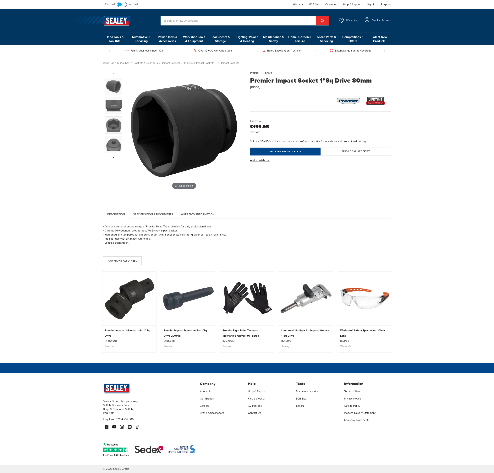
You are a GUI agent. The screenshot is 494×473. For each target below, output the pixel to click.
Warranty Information (198, 214)
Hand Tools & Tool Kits (115, 39)
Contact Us (254, 413)
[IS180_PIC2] (113, 86)
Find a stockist (256, 399)
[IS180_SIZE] (113, 105)
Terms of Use (352, 391)
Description (116, 214)
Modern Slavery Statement (360, 413)
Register (386, 5)
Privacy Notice (352, 399)
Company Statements (356, 420)
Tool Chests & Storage (220, 39)
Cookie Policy (352, 406)
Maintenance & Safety (273, 39)
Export (300, 406)
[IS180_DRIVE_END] (113, 144)
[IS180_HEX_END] (113, 125)
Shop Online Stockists (285, 151)
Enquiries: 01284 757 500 (118, 419)
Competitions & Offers (353, 39)
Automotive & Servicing (141, 39)
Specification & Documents (153, 214)
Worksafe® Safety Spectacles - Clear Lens (362, 336)
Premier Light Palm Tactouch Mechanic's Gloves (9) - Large (240, 336)
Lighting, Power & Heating (247, 39)
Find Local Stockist (356, 151)
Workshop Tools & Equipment (194, 39)
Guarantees (255, 406)
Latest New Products (379, 39)
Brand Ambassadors (212, 413)
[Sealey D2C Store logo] (149, 388)
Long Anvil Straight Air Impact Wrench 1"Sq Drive (305, 336)
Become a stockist (307, 391)
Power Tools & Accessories (167, 39)
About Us (205, 391)
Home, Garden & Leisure (299, 39)
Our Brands (207, 399)
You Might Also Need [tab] (122, 261)
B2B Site (301, 399)
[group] (129, 312)
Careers (204, 406)
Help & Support (257, 391)
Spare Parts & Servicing (326, 39)
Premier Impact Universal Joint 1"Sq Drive (127, 336)
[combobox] (245, 20)
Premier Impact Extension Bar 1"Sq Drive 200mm (185, 336)
